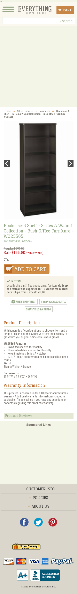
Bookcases (44, 111)
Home (8, 111)
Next (71, 163)
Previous (7, 163)
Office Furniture (25, 111)
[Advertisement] (38, 66)
